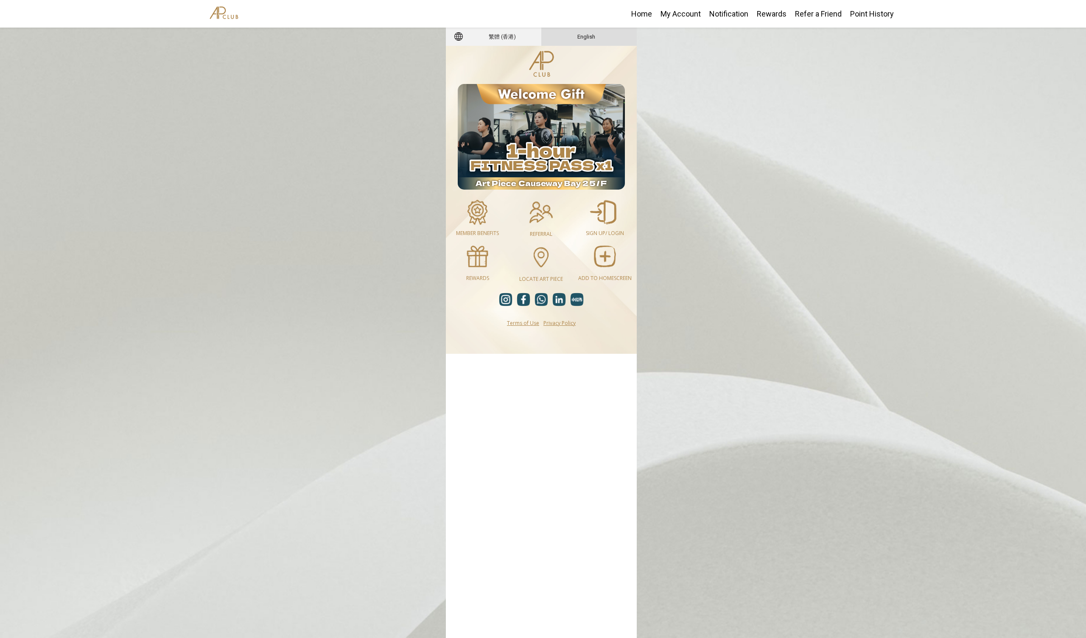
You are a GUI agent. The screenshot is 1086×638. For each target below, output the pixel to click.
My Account (681, 13)
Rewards (772, 13)
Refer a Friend (818, 13)
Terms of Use (523, 323)
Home (641, 13)
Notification (728, 13)
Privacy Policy (559, 323)
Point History (872, 13)
